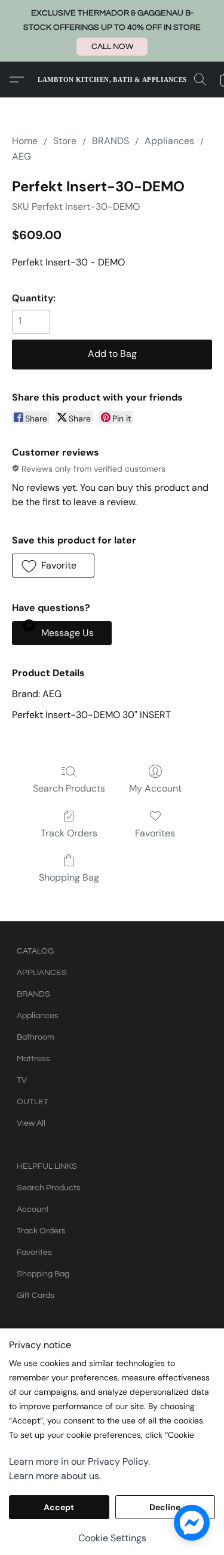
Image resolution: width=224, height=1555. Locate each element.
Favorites (155, 833)
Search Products (69, 788)
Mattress (33, 1059)
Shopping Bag (69, 877)
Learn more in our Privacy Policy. (79, 1461)
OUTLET (32, 1102)
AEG (21, 156)
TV (22, 1080)
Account (33, 1209)
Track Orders (69, 833)
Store (64, 141)
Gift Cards (35, 1295)
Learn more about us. (55, 1476)
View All (31, 1123)
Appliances (169, 141)
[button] (112, 47)
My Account (155, 788)
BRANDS (110, 141)
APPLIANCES (42, 973)
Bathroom (35, 1037)
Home (25, 141)
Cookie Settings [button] (112, 1538)
